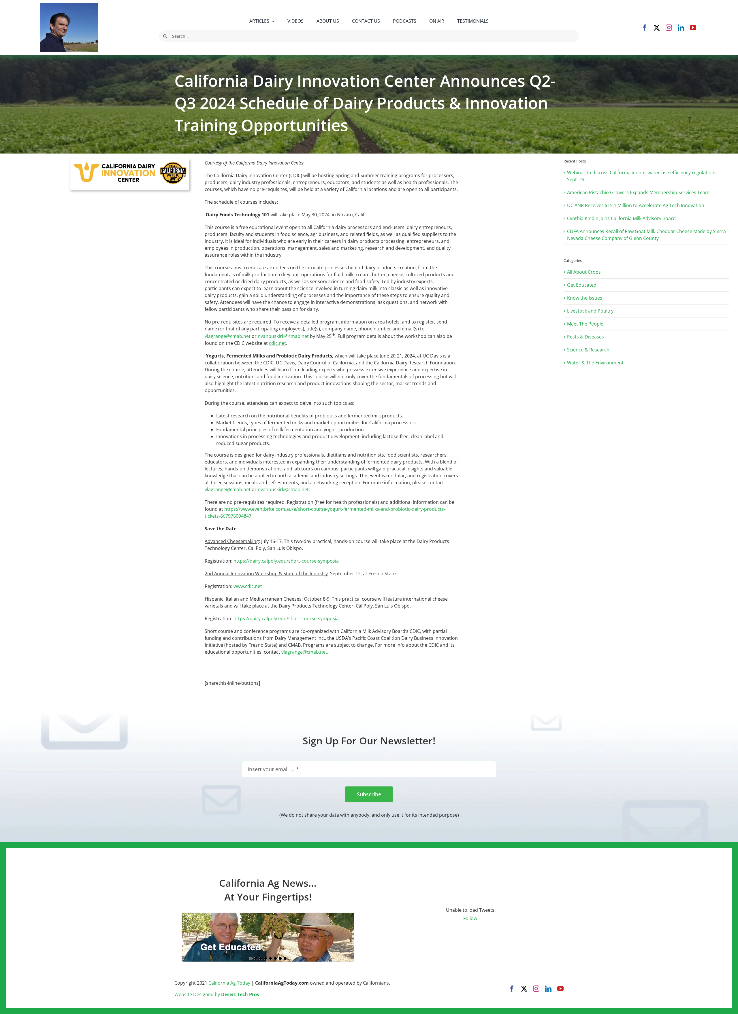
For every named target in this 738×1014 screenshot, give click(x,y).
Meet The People (585, 324)
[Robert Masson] (69, 5)
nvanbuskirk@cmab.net (283, 336)
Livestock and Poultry (590, 311)
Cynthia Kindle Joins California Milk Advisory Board (621, 218)
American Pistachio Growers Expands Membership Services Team (638, 192)
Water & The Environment (595, 363)
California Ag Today (229, 983)
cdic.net (277, 343)
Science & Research (588, 350)
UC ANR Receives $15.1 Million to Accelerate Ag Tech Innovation (635, 205)
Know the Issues (584, 298)
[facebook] (644, 27)
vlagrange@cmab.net (228, 336)
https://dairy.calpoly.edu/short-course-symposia (286, 561)
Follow (470, 918)
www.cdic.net (248, 586)
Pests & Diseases (585, 337)
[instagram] (669, 27)
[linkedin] (681, 27)
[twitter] (657, 27)
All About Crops (584, 272)
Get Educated (581, 285)
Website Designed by (216, 994)
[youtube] (693, 27)
